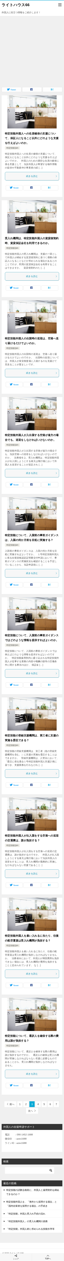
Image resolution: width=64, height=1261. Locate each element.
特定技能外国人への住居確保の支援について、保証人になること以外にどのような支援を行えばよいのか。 (32, 138)
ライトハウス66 (16, 5)
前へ (12, 1104)
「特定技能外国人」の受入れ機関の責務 (27, 1221)
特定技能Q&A (12, 148)
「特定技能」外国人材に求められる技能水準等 (30, 1229)
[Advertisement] (32, 50)
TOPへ (48, 1259)
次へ (30, 1110)
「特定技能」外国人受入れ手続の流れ (25, 1213)
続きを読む (32, 176)
